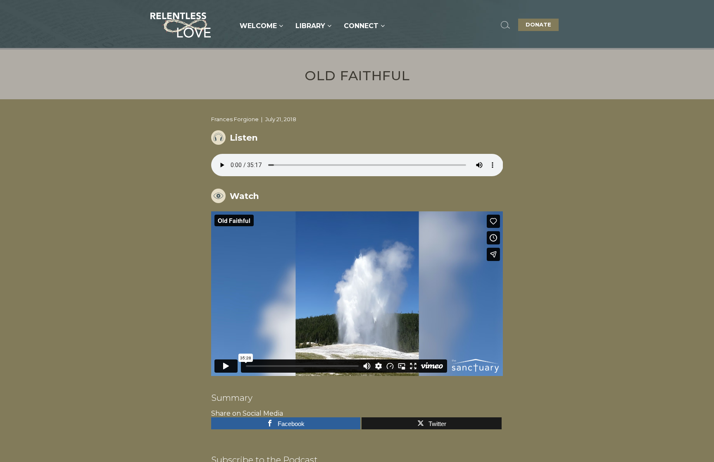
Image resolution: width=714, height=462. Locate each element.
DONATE (538, 24)
